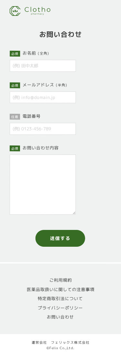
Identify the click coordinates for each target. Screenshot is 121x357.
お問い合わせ (60, 317)
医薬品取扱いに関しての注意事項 (60, 289)
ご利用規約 (60, 280)
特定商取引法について (60, 298)
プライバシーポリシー (60, 308)
